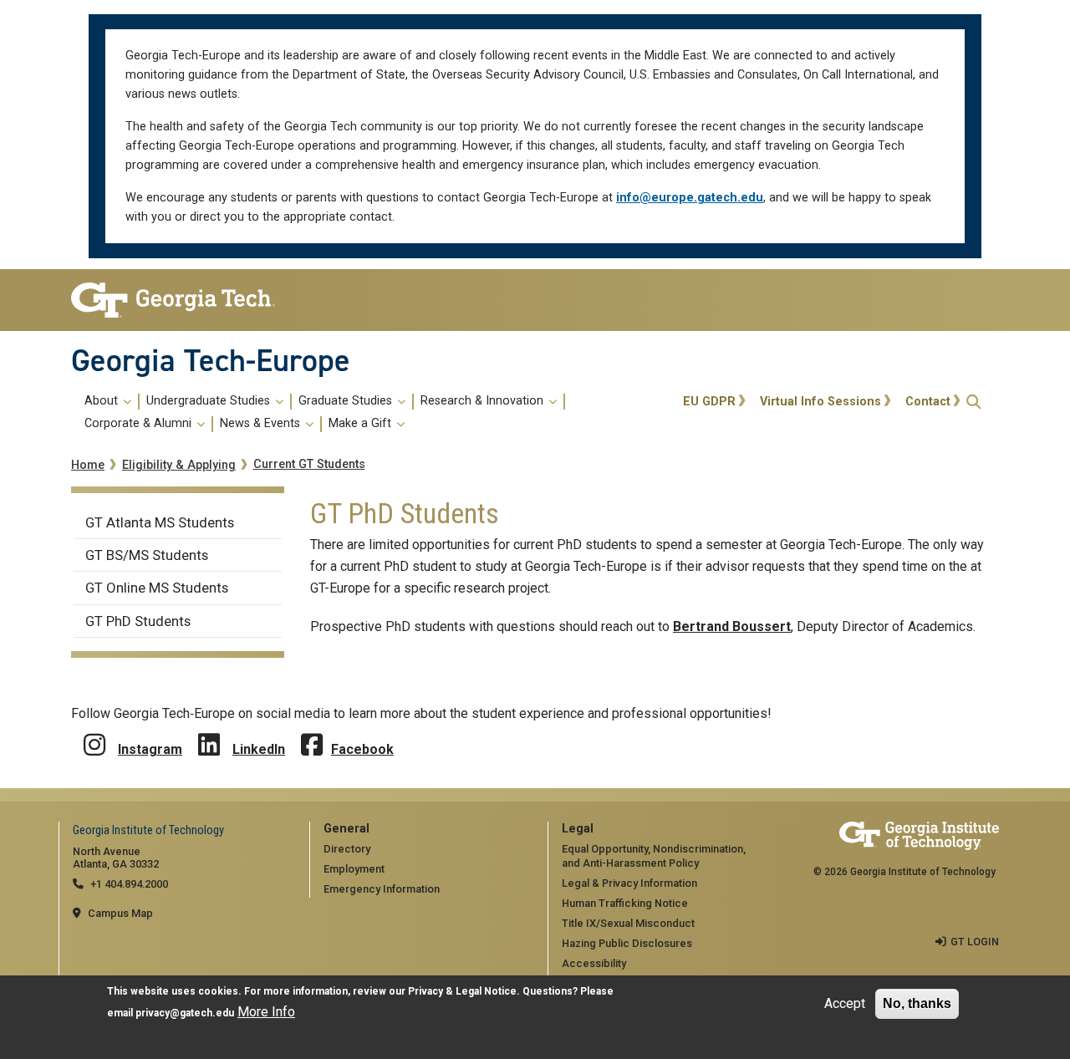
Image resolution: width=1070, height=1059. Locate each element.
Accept (844, 1003)
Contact (927, 402)
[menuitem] (374, 412)
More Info (266, 1012)
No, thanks (917, 1003)
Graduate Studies (346, 401)
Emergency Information (382, 889)
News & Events (261, 424)
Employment (354, 869)
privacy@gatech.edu (184, 1013)
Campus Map (120, 913)
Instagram (150, 749)
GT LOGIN (974, 941)
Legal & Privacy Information (629, 883)
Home (87, 465)
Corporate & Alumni (139, 424)
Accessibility (594, 963)
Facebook (362, 749)
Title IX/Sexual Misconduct (628, 923)
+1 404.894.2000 (129, 884)
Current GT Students (309, 464)
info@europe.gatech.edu (689, 198)
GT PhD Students (138, 621)
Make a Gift (362, 424)
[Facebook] (312, 732)
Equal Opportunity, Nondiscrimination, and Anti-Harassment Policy (654, 856)
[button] (974, 401)
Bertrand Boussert (732, 626)
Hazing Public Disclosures (627, 943)
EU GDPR (709, 402)
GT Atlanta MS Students (159, 522)
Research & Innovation (483, 401)
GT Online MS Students (156, 587)
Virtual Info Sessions (820, 402)
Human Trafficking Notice (625, 903)
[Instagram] (94, 732)
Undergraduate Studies (209, 401)
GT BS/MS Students (146, 555)
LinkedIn (258, 749)
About (102, 401)
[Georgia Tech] (177, 300)
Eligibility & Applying (179, 465)
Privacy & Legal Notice (462, 991)
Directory (347, 849)
